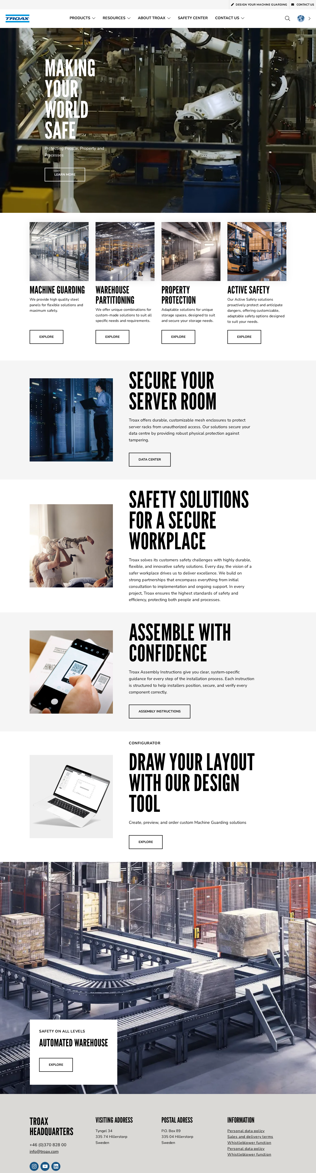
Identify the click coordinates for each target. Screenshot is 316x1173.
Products (80, 18)
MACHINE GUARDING (57, 290)
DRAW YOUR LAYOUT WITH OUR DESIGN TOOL (192, 782)
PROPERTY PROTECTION (178, 295)
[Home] (19, 18)
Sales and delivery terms (250, 1136)
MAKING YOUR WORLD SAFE (70, 99)
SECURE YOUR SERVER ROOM (173, 390)
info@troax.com (44, 1151)
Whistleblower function (249, 1142)
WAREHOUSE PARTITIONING (115, 295)
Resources (114, 18)
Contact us (305, 4)
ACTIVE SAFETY (248, 290)
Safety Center (193, 18)
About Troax (151, 18)
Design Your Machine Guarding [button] (261, 4)
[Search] (287, 18)
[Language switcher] (303, 18)
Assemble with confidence (180, 642)
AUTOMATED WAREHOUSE (73, 1042)
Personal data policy (246, 1130)
